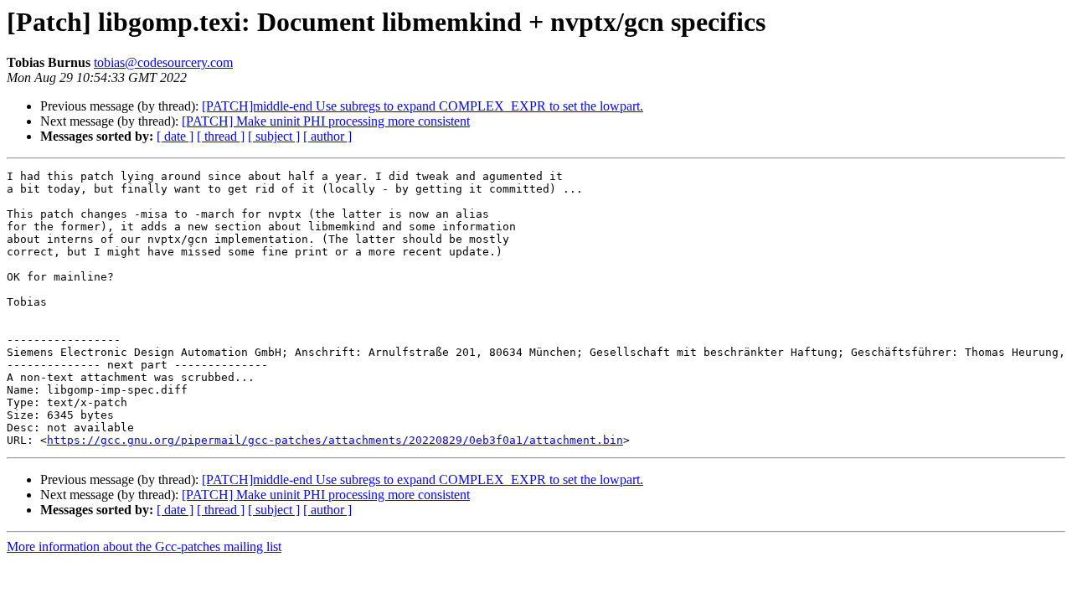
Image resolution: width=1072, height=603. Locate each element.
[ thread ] (221, 136)
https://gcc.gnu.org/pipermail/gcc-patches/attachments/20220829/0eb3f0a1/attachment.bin (335, 440)
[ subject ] (274, 136)
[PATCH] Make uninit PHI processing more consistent (326, 121)
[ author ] (327, 136)
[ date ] (175, 136)
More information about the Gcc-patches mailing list (144, 546)
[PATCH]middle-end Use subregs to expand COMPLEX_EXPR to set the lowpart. (422, 106)
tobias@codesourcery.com (163, 62)
